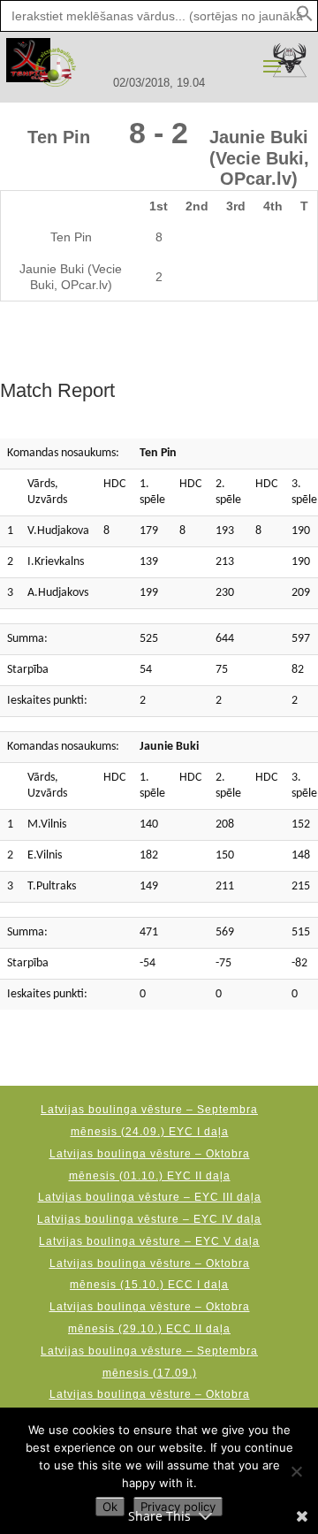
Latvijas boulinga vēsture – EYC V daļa (149, 1241)
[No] (296, 1471)
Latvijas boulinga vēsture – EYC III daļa (149, 1197)
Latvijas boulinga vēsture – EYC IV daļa (149, 1219)
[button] (305, 18)
